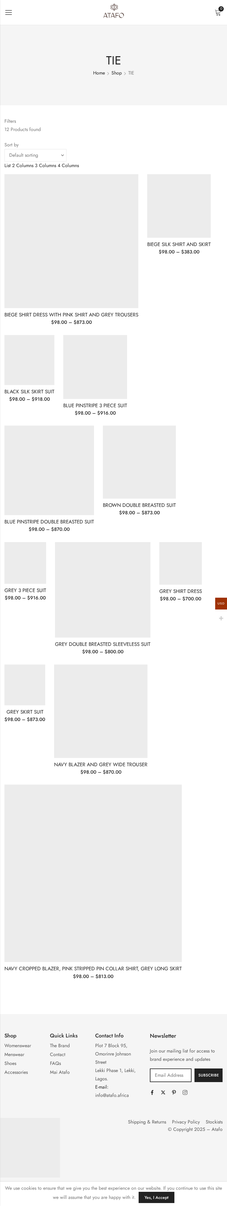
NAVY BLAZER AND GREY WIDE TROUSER (100, 764)
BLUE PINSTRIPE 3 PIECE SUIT (95, 405)
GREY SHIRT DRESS (180, 591)
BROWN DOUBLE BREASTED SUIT (139, 505)
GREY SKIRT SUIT (25, 711)
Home (99, 72)
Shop (116, 72)
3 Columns (45, 165)
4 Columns (68, 165)
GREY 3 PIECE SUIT (25, 590)
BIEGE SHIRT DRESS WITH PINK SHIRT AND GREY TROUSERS (71, 314)
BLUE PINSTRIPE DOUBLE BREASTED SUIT (49, 521)
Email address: (171, 1075)
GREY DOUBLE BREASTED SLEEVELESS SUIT (102, 644)
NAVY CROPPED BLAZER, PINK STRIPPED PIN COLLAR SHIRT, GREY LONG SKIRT (93, 968)
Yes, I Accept (156, 1197)
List (7, 165)
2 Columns (22, 165)
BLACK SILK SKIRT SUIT (29, 391)
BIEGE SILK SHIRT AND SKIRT (179, 244)
